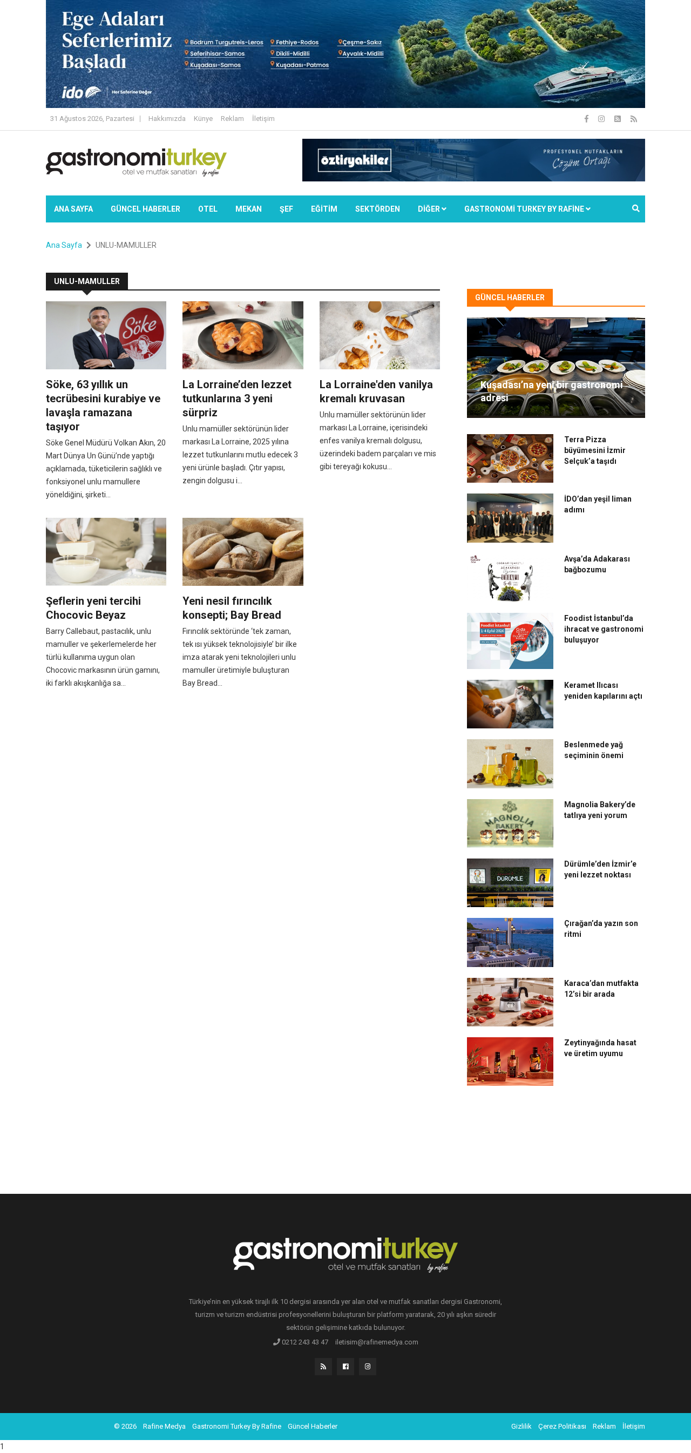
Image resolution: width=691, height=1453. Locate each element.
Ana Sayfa (73, 209)
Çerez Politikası (562, 1426)
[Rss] (323, 1366)
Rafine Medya (164, 1426)
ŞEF (286, 209)
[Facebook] (587, 118)
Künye (203, 118)
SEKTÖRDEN (377, 209)
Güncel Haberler (145, 209)
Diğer (430, 209)
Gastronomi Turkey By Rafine (236, 1426)
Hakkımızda (167, 118)
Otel (208, 209)
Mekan (248, 209)
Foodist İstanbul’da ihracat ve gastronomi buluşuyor (603, 629)
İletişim (263, 118)
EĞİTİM (324, 209)
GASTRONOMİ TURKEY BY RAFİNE (525, 209)
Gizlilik (521, 1426)
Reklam (232, 118)
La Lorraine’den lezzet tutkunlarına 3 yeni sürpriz (237, 398)
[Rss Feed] (634, 118)
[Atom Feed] (618, 118)
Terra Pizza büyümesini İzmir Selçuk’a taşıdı (595, 450)
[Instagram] (602, 118)
